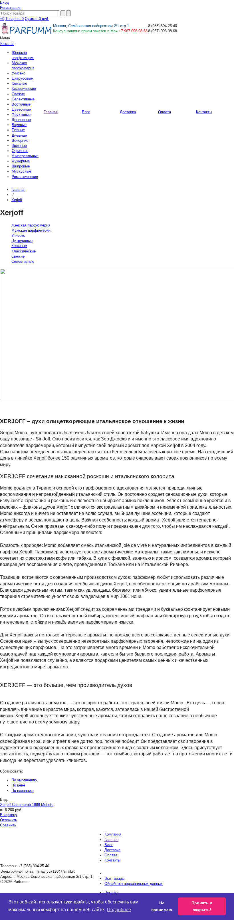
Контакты (112, 860)
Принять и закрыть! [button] (201, 906)
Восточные (21, 104)
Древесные (21, 120)
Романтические (25, 177)
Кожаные (19, 83)
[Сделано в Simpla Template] (212, 23)
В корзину (8, 815)
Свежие (18, 94)
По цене (18, 785)
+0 (2, 19)
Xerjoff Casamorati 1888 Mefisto (26, 804)
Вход (4, 2)
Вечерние (20, 140)
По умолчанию (24, 780)
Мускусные (21, 171)
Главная (18, 189)
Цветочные (21, 109)
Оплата (110, 855)
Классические (24, 88)
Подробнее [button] (119, 909)
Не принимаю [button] (161, 906)
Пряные (18, 130)
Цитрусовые (22, 78)
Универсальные (25, 156)
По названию (22, 790)
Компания (112, 834)
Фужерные (21, 161)
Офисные (20, 151)
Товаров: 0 (14, 19)
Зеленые (19, 145)
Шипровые (21, 166)
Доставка (112, 850)
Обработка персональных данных (133, 883)
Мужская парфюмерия (31, 230)
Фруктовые (21, 114)
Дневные (19, 135)
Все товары (114, 878)
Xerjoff (16, 200)
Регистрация (10, 7)
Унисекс (18, 73)
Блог (108, 845)
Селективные (23, 99)
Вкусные (19, 125)
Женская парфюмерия (30, 225)
